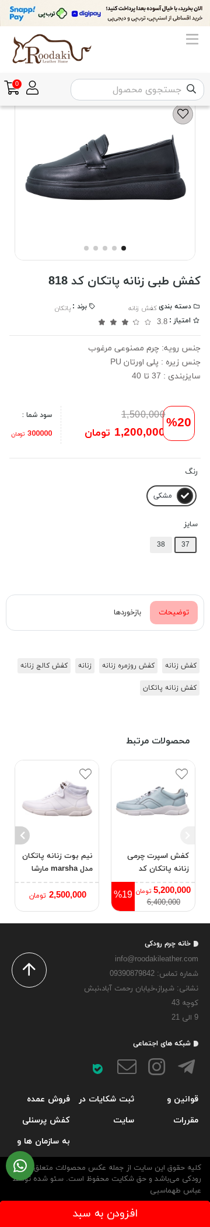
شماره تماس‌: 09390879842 (154, 974)
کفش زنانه (142, 308)
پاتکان (63, 308)
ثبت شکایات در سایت (106, 1110)
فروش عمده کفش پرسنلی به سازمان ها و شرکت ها (43, 1130)
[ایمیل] (127, 1069)
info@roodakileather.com (156, 959)
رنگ (191, 472)
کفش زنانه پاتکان (170, 688)
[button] (187, 836)
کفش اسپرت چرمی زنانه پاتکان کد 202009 (158, 863)
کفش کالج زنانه (44, 665)
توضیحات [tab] (174, 612)
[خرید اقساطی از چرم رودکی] (105, 13)
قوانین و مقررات (182, 1110)
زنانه (85, 665)
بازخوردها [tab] (127, 612)
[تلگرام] (186, 1069)
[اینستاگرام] (157, 1069)
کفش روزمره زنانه (128, 665)
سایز (191, 524)
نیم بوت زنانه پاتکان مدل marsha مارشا (57, 862)
